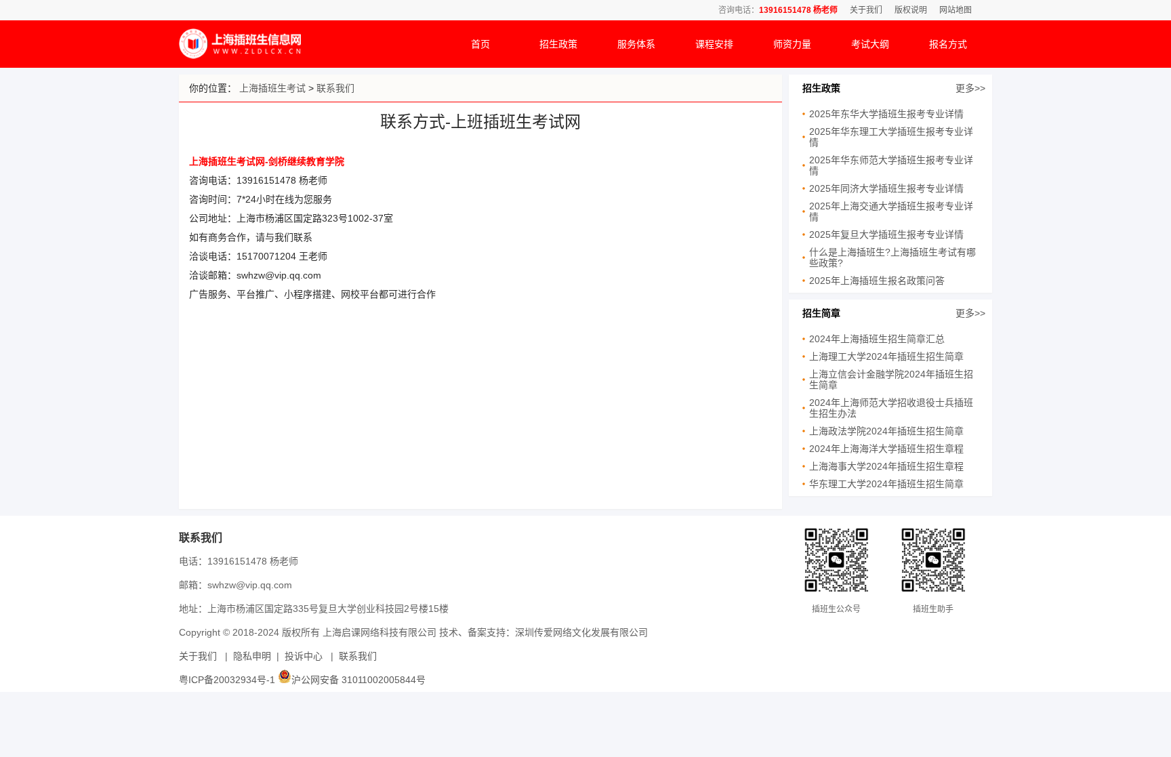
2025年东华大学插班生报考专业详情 (886, 113)
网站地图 (955, 10)
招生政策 (558, 44)
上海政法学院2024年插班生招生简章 (886, 431)
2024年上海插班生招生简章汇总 (877, 338)
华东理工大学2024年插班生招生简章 (886, 483)
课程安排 (714, 44)
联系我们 (335, 88)
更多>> (970, 88)
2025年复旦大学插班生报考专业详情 (886, 234)
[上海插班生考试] (240, 55)
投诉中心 (304, 656)
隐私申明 (252, 656)
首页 (480, 44)
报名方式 (948, 44)
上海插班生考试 (272, 88)
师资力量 (792, 44)
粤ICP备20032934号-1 (227, 679)
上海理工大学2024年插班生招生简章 (886, 356)
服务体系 (636, 44)
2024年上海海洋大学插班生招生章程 (886, 448)
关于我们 (866, 10)
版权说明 (911, 10)
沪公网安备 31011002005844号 (358, 679)
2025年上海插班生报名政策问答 (877, 280)
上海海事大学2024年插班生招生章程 (886, 466)
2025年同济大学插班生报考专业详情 (886, 188)
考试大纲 (870, 44)
